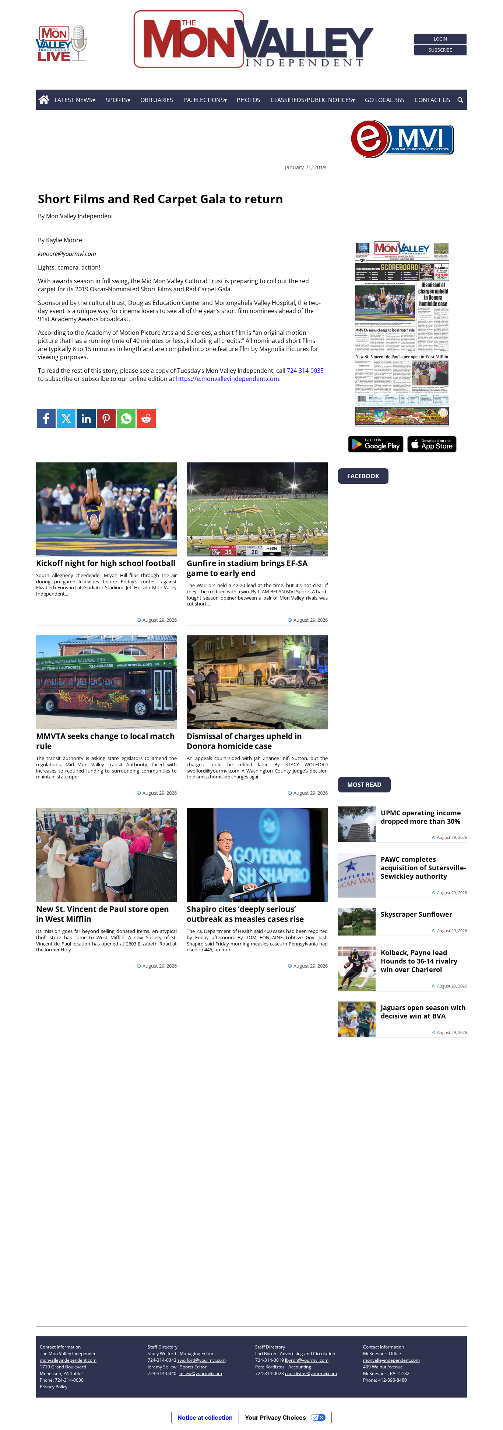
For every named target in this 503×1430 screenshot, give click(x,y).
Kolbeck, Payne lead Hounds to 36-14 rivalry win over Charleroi (419, 961)
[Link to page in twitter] (66, 418)
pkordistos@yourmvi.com (311, 1373)
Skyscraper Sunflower (416, 914)
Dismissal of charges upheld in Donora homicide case (244, 741)
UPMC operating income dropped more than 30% (421, 817)
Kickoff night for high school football (105, 563)
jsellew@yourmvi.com (199, 1373)
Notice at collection (205, 1417)
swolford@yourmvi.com (201, 1360)
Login (440, 39)
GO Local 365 (384, 100)
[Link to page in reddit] (146, 418)
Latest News (73, 100)
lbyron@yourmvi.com (306, 1360)
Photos (248, 100)
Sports (116, 100)
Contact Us (432, 100)
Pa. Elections (203, 100)
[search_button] (460, 100)
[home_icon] (43, 100)
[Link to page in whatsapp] (126, 418)
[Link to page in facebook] (46, 418)
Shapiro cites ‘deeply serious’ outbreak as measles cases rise (245, 914)
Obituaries (156, 100)
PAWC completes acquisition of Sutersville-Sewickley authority (423, 868)
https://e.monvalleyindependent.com (227, 379)
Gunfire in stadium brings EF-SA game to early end (247, 568)
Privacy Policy (53, 1387)
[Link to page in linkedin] (86, 418)
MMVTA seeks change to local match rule (105, 741)
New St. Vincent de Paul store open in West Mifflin (102, 914)
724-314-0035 (305, 371)
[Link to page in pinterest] (106, 418)
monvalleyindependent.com (68, 1360)
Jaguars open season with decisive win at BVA (423, 1011)
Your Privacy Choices (275, 1417)
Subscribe (440, 50)
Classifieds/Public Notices (311, 100)
